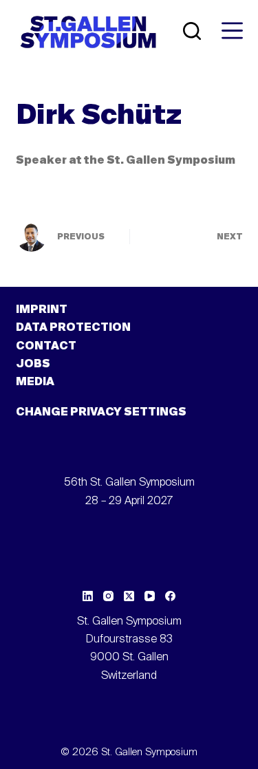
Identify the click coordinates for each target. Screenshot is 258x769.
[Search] (192, 31)
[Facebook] (170, 596)
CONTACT (46, 346)
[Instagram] (108, 596)
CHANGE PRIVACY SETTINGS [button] (101, 412)
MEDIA (35, 382)
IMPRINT (41, 310)
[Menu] (232, 30)
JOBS (33, 364)
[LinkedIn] (88, 596)
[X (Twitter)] (129, 596)
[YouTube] (149, 596)
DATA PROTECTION (73, 328)
